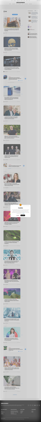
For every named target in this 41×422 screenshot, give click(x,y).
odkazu (23, 213)
